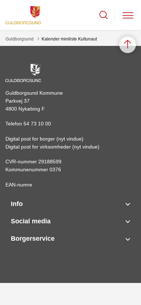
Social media (31, 221)
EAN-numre (18, 185)
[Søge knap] (104, 15)
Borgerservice (33, 238)
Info (17, 203)
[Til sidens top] (128, 45)
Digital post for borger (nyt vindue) (44, 139)
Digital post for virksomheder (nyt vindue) (52, 147)
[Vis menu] (128, 15)
